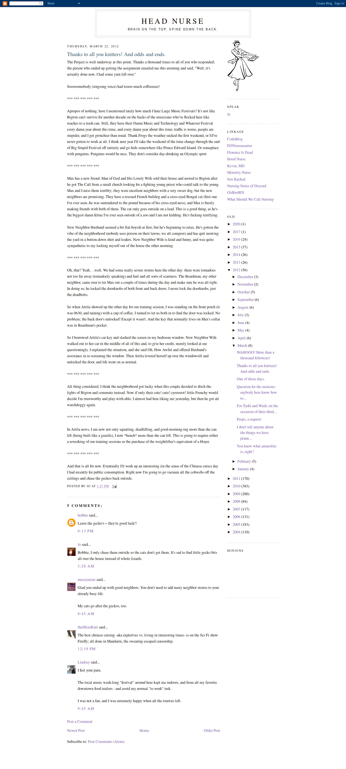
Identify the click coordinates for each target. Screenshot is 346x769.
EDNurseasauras (239, 145)
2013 (237, 262)
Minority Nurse (239, 172)
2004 (237, 531)
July (241, 314)
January (243, 468)
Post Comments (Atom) (106, 741)
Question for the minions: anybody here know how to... (257, 392)
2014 (237, 254)
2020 (237, 224)
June (241, 322)
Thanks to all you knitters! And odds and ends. (116, 53)
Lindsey (84, 662)
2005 (237, 524)
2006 (237, 516)
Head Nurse (173, 21)
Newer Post (76, 730)
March (242, 345)
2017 (237, 231)
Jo (79, 544)
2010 (237, 486)
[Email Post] (113, 486)
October (244, 292)
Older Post (212, 730)
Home (144, 730)
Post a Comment (80, 721)
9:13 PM (85, 531)
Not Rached (236, 179)
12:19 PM (87, 648)
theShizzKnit (88, 627)
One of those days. (251, 378)
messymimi (87, 579)
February (244, 461)
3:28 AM (86, 566)
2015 (237, 247)
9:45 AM (86, 708)
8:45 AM (86, 613)
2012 (237, 269)
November (245, 284)
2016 (237, 239)
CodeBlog (235, 139)
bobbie (83, 515)
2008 (237, 501)
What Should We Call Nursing (250, 199)
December (245, 276)
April (242, 337)
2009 (237, 493)
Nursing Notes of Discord (246, 185)
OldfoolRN (235, 192)
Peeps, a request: (249, 419)
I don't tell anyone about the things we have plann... (255, 432)
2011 (237, 478)
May (241, 330)
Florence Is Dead (240, 152)
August (243, 307)
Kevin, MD (236, 165)
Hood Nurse (236, 159)
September (246, 299)
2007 (237, 509)
